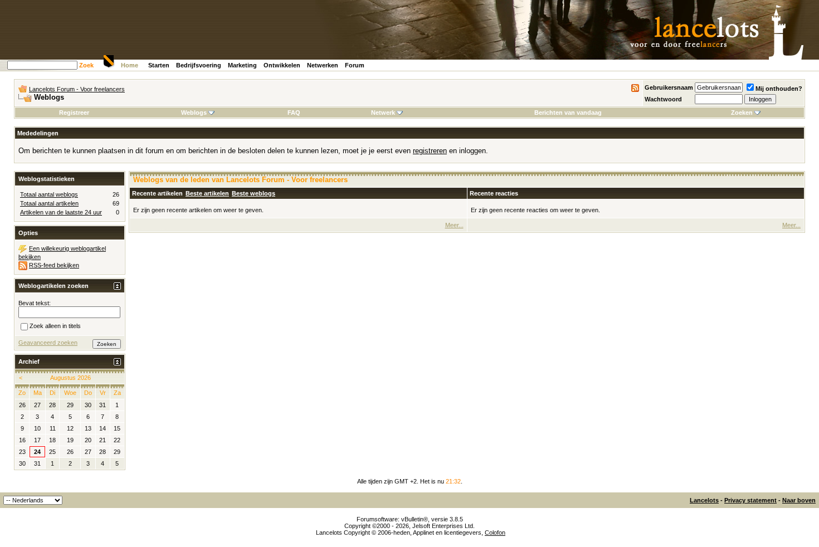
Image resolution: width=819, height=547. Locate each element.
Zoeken (742, 112)
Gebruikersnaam (669, 87)
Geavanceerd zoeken (47, 342)
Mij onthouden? (778, 88)
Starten (158, 65)
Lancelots (704, 500)
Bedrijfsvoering (198, 65)
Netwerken (322, 65)
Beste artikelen (207, 193)
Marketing (242, 65)
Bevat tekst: (34, 303)
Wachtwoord (663, 99)
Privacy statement (750, 500)
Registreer (74, 112)
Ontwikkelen (282, 65)
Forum (354, 65)
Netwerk (383, 112)
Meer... (454, 225)
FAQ (293, 112)
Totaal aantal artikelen (49, 203)
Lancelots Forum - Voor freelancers (77, 89)
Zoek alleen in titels (55, 326)
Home (129, 65)
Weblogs (194, 112)
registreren (430, 150)
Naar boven (799, 500)
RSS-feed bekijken (54, 265)
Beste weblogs (253, 193)
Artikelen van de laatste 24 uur (61, 212)
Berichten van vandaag (568, 112)
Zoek (86, 65)
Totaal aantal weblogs (49, 194)
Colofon (495, 532)
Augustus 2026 (70, 377)
